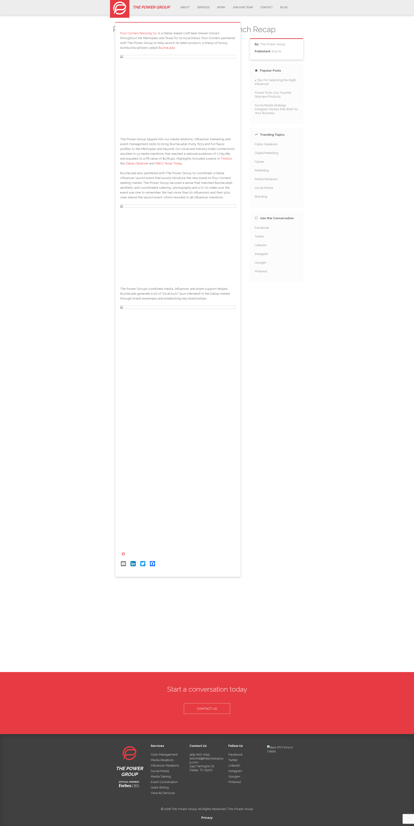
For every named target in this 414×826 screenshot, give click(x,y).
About (185, 7)
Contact (266, 7)
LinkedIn (261, 245)
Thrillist (226, 158)
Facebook (262, 227)
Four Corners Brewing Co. (138, 33)
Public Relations (266, 144)
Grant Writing (160, 787)
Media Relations (266, 179)
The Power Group (151, 7)
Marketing (262, 170)
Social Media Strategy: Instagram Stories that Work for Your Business (276, 109)
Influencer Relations (165, 765)
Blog (284, 7)
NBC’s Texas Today (168, 163)
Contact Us (207, 708)
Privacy (207, 817)
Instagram (261, 254)
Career (259, 161)
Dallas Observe (136, 163)
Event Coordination (164, 782)
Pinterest (261, 271)
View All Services (163, 793)
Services (203, 7)
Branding (261, 196)
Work (221, 7)
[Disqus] (178, 626)
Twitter (259, 236)
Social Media (264, 187)
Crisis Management (164, 754)
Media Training (161, 776)
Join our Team (243, 7)
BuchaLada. (166, 47)
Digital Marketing (266, 153)
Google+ (261, 262)
